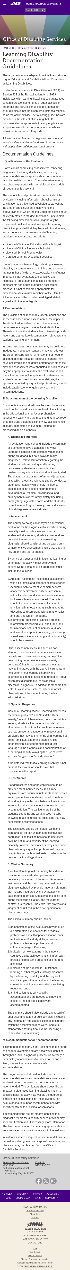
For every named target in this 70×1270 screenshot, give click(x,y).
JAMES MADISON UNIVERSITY (39, 1266)
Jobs (8, 1198)
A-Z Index (7, 1194)
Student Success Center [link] (16, 1162)
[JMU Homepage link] (35, 1232)
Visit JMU (35, 1217)
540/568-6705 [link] (42, 1165)
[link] (38, 1183)
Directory (22, 1194)
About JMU (35, 1214)
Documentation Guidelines (32, 48)
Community (51, 1198)
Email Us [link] (40, 1162)
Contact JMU (35, 1243)
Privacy (37, 1194)
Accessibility (54, 1194)
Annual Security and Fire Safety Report (35, 1263)
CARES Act (35, 1252)
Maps (38, 1198)
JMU (5, 48)
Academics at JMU (35, 1210)
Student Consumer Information (35, 1259)
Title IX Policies (35, 1255)
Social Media (23, 1198)
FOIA (35, 1248)
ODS (12, 48)
